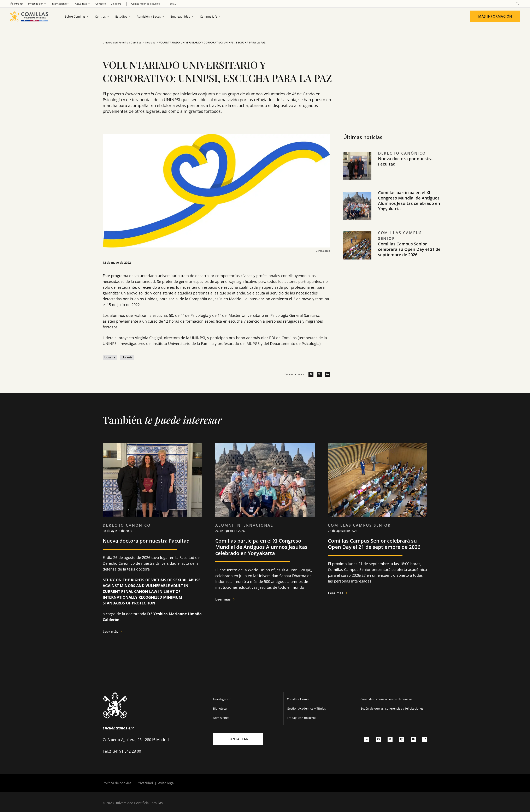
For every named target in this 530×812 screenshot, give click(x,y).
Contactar (238, 739)
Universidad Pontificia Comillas (122, 42)
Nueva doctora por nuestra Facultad (405, 161)
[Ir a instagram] (401, 739)
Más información (495, 16)
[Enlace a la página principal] (31, 16)
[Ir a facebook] (309, 374)
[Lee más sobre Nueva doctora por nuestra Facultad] (152, 480)
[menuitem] (16, 4)
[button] (392, 170)
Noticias (150, 42)
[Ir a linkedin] (326, 374)
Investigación (222, 699)
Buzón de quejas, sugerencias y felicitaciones (391, 708)
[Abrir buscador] (517, 3)
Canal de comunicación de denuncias (386, 699)
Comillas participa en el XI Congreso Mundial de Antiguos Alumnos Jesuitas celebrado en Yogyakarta (409, 200)
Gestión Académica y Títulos (306, 708)
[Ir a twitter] (317, 374)
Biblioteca (220, 708)
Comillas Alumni (298, 699)
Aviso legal (166, 783)
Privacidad (145, 783)
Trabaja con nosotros (301, 718)
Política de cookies (117, 783)
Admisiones (221, 718)
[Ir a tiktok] (424, 739)
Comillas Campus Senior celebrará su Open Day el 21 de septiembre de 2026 (409, 249)
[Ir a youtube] (413, 739)
